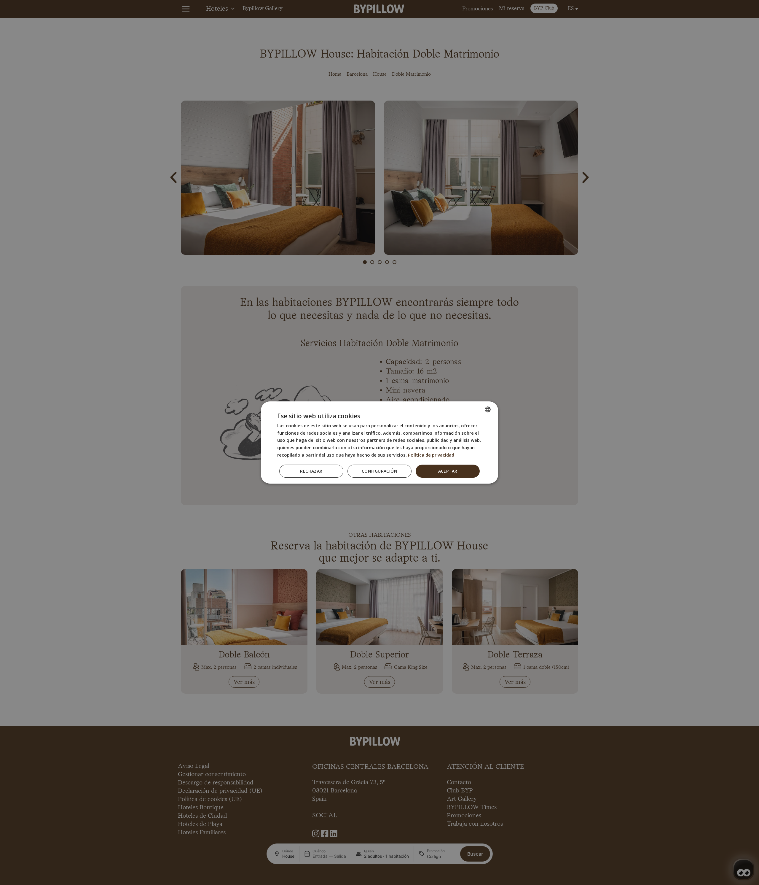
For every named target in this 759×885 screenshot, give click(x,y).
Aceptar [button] (447, 471)
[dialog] (379, 442)
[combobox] (488, 409)
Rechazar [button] (311, 471)
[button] (379, 471)
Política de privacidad (431, 455)
